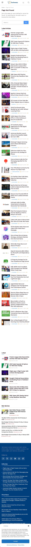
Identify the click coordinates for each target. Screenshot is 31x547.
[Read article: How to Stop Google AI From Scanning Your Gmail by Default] (6, 322)
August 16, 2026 (22, 164)
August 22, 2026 (22, 38)
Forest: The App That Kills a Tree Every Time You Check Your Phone (15, 485)
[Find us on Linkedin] (19, 458)
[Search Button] (28, 2)
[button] (28, 526)
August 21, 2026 (22, 45)
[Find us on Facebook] (3, 458)
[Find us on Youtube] (15, 458)
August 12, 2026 (22, 190)
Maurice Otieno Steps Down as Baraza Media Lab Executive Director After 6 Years (19, 294)
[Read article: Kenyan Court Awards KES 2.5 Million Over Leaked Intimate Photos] (6, 196)
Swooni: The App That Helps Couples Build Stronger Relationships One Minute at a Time (15, 481)
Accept (15, 541)
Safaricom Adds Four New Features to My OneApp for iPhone (19, 152)
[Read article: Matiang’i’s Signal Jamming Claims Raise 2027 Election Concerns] (6, 144)
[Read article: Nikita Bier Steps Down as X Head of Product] (6, 246)
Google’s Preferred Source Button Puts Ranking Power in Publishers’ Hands (19, 57)
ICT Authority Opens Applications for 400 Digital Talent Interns (19, 126)
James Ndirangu (15, 171)
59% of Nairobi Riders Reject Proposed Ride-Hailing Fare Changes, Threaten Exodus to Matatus (14, 500)
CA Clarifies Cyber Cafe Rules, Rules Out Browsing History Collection (19, 178)
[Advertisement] (15, 338)
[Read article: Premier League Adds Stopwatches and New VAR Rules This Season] (6, 35)
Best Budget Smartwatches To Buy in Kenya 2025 (15, 434)
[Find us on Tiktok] (23, 458)
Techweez (14, 121)
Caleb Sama (14, 240)
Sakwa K (14, 71)
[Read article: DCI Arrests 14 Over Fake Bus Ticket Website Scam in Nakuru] (6, 103)
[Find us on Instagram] (11, 458)
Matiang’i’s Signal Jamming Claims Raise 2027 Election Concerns (19, 143)
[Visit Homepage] (13, 2)
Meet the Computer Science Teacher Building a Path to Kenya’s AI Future (19, 212)
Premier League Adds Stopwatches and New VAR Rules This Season (19, 34)
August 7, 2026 (22, 240)
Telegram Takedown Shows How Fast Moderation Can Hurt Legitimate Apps (20, 277)
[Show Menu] (2, 2)
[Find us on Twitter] (7, 458)
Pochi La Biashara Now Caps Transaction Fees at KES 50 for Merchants (20, 313)
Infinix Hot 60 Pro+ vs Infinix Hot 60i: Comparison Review (12, 431)
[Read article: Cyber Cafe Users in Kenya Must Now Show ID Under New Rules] (6, 222)
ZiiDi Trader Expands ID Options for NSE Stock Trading (19, 364)
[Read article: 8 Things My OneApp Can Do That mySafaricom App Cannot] (6, 262)
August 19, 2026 (22, 97)
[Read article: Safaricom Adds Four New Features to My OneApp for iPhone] (6, 153)
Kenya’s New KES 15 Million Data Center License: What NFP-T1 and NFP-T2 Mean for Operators (19, 388)
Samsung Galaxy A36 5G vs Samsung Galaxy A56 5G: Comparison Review (14, 427)
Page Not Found (9, 7)
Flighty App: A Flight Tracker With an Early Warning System (19, 371)
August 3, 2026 (22, 323)
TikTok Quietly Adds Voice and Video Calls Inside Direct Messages (20, 228)
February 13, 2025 (6, 436)
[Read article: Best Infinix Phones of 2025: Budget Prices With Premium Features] (5, 411)
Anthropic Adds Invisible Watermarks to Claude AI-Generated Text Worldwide (18, 204)
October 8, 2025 (10, 423)
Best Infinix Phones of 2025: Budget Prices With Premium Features (18, 411)
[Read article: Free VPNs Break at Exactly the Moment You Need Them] (6, 170)
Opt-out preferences (12, 544)
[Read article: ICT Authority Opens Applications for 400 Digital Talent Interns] (6, 127)
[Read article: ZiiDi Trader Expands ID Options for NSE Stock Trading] (6, 43)
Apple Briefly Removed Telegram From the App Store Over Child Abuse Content (19, 285)
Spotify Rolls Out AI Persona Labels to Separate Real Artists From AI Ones (20, 186)
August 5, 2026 (22, 280)
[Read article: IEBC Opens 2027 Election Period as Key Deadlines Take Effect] (6, 76)
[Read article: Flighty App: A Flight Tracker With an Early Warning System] (6, 50)
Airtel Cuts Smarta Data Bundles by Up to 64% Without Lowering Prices (19, 109)
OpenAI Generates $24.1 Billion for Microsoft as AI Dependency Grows (20, 252)
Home (3, 7)
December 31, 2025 (14, 415)
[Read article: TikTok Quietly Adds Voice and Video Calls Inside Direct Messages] (6, 229)
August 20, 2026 (24, 171)
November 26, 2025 (10, 419)
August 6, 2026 (22, 263)
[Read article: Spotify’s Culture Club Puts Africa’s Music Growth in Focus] (6, 95)
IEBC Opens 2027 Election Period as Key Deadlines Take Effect (19, 76)
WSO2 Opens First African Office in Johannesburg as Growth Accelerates (18, 117)
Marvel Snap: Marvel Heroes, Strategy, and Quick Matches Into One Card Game (19, 237)
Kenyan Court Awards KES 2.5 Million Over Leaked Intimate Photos (19, 195)
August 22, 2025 (18, 432)
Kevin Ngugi (14, 38)
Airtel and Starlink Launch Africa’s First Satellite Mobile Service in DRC (19, 135)
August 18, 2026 (22, 130)
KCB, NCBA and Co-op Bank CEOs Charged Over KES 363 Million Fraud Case (19, 268)
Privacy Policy (21, 544)
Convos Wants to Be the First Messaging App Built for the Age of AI (19, 160)
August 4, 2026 (22, 289)
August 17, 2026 (22, 147)
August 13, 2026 (22, 182)
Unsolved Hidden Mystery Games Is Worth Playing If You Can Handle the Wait (15, 489)
